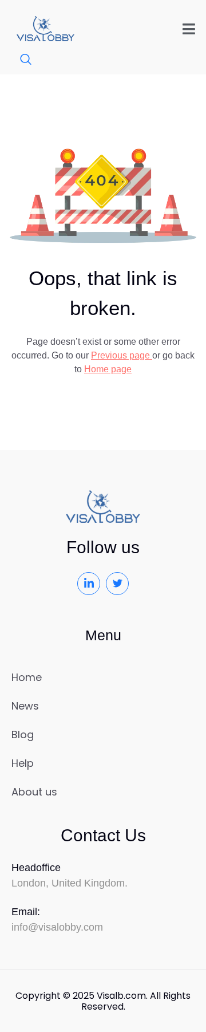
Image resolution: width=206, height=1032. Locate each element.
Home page (108, 369)
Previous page (121, 355)
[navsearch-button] (20, 60)
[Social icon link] (88, 583)
